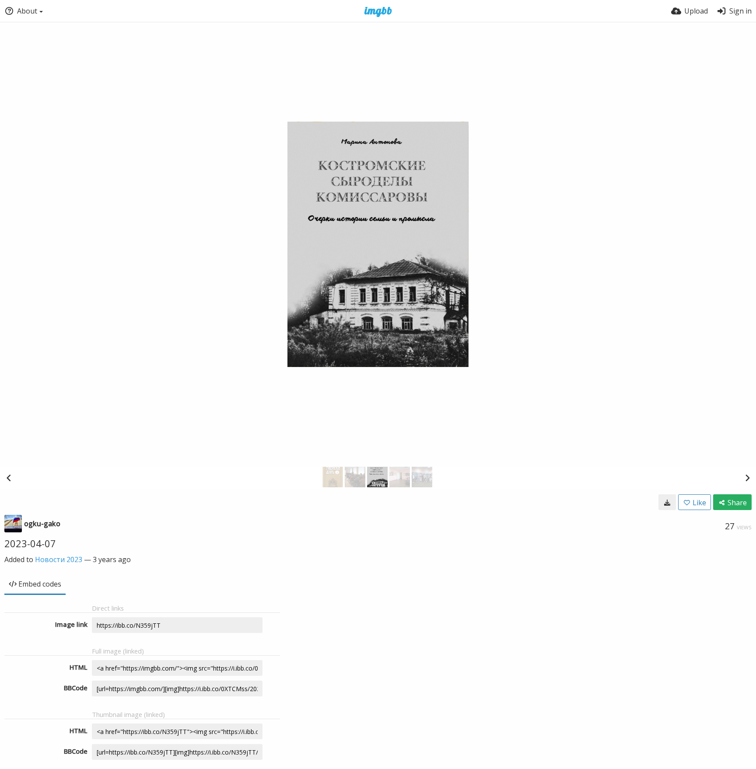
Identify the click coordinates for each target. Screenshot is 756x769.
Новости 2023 (58, 559)
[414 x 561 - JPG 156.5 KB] (667, 502)
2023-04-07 (30, 543)
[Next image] (747, 477)
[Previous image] (9, 477)
